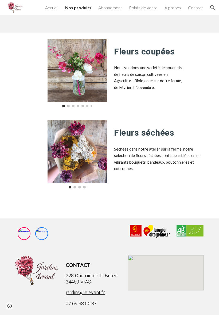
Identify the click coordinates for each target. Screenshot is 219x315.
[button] (212, 7)
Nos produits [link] (78, 7)
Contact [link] (195, 7)
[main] (150, 50)
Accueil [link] (51, 7)
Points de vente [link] (143, 7)
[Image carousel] (77, 73)
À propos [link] (173, 7)
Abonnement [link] (110, 7)
